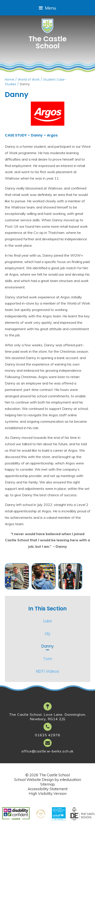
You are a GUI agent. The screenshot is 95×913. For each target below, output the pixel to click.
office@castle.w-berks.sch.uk (47, 751)
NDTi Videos (47, 671)
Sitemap (47, 784)
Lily (47, 633)
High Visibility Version (47, 793)
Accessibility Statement (48, 788)
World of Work (29, 79)
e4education (70, 779)
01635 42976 (47, 735)
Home (9, 79)
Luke (47, 621)
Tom (47, 658)
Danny (25, 84)
